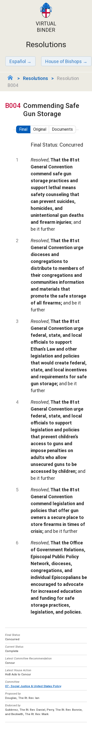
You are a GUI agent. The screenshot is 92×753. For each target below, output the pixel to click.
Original (39, 129)
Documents (62, 129)
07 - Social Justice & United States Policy (33, 686)
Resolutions (35, 78)
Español (17, 61)
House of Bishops (63, 61)
